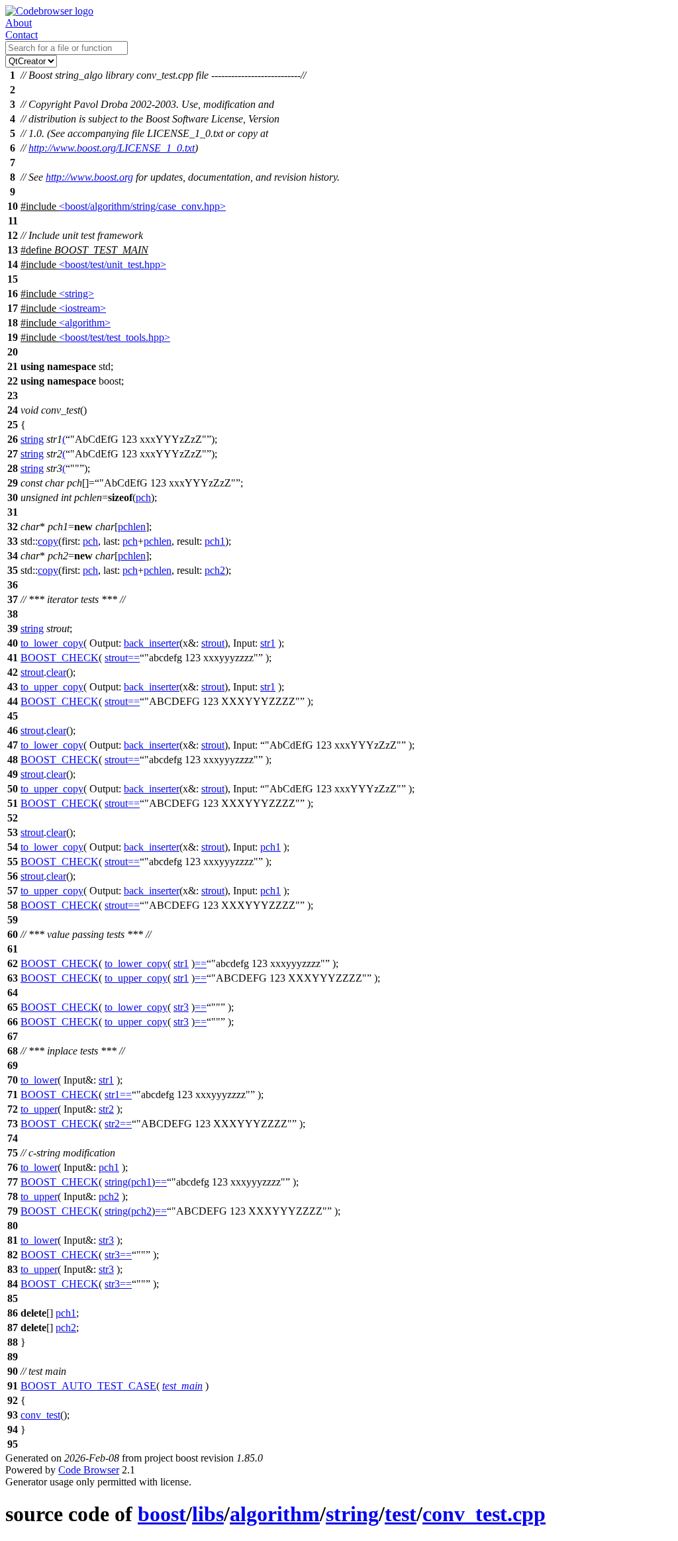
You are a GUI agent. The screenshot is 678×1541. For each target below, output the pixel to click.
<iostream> (82, 308)
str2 (106, 1109)
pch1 (215, 541)
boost (162, 1514)
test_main (182, 1385)
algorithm (275, 1514)
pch (143, 497)
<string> (76, 293)
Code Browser (88, 1469)
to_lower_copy (52, 643)
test (400, 1514)
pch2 (215, 570)
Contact (21, 34)
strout (212, 643)
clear (56, 672)
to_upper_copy (52, 686)
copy (48, 541)
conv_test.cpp (484, 1514)
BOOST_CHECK (60, 657)
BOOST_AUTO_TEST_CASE (88, 1385)
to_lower (39, 1080)
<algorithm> (85, 322)
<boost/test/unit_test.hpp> (112, 264)
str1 (267, 643)
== (134, 657)
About (18, 22)
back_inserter (151, 643)
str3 (181, 1007)
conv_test (40, 1415)
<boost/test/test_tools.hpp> (114, 337)
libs (208, 1514)
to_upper (39, 1109)
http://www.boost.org (89, 177)
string (32, 439)
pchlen (132, 526)
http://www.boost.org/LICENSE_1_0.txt (111, 148)
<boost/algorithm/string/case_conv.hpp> (142, 206)
